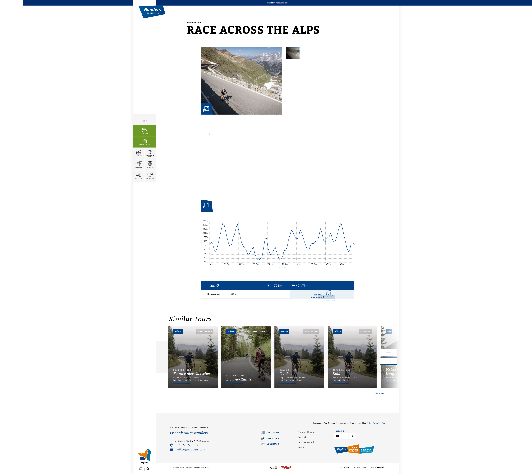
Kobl (336, 373)
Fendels (285, 373)
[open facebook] (345, 436)
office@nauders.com (191, 449)
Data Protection (360, 467)
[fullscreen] (206, 109)
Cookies (302, 447)
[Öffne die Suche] (147, 468)
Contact (302, 437)
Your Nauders (329, 423)
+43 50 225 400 (187, 445)
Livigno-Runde (238, 379)
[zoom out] (209, 141)
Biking (352, 423)
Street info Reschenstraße (277, 3)
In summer (342, 423)
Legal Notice (344, 467)
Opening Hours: (306, 432)
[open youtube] (337, 436)
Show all (380, 393)
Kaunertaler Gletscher (191, 373)
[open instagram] (352, 436)
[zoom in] (209, 134)
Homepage (317, 423)
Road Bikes (361, 423)
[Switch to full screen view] (206, 206)
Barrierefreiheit (306, 442)
